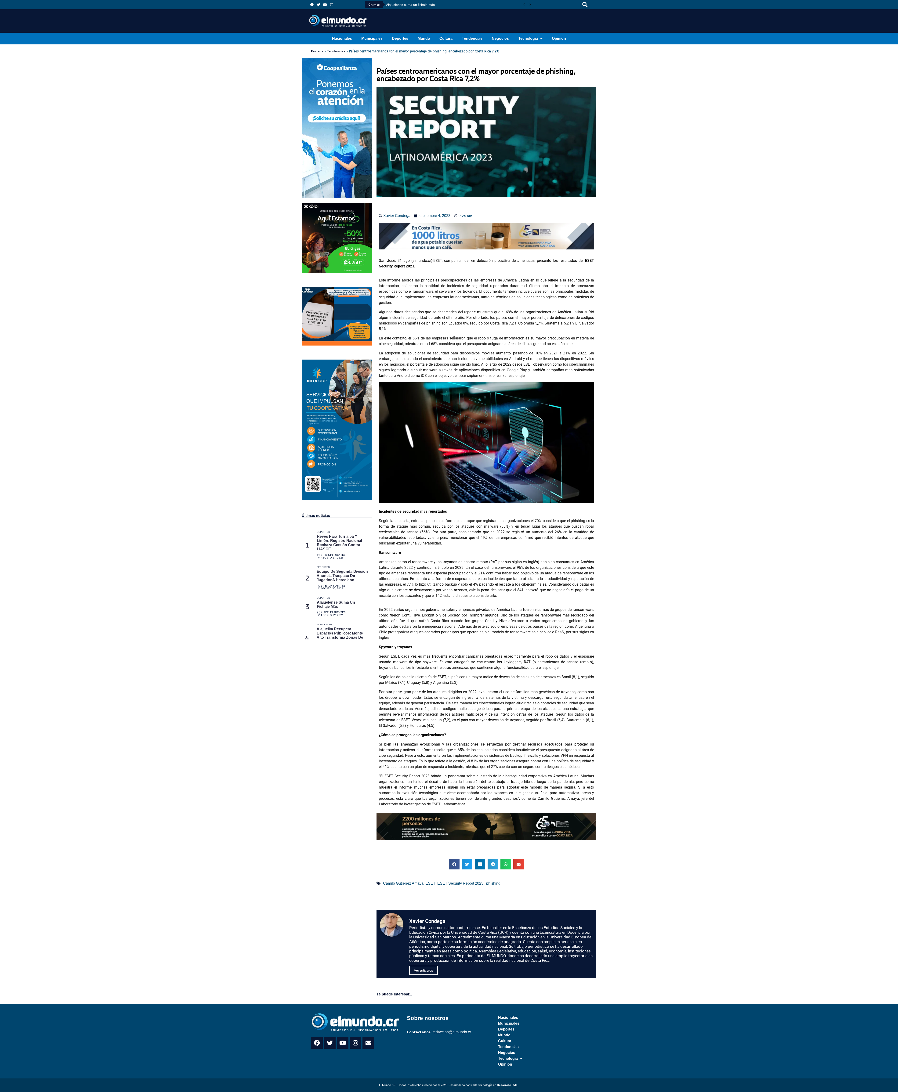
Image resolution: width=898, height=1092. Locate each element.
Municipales (372, 38)
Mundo (424, 38)
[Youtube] (325, 4)
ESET (430, 883)
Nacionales (342, 38)
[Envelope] (368, 1043)
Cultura (446, 38)
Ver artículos (423, 970)
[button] (585, 4)
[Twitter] (318, 4)
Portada (317, 51)
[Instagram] (331, 4)
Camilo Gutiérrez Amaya (403, 883)
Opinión (559, 38)
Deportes (400, 38)
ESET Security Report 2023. (460, 883)
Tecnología (528, 38)
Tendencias (472, 38)
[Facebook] (312, 4)
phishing (493, 883)
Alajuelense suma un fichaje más (410, 5)
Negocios (500, 38)
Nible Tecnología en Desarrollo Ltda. (494, 1085)
